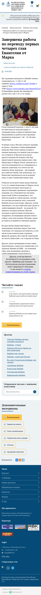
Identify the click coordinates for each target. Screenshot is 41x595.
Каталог (5, 473)
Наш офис (6, 556)
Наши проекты (15, 28)
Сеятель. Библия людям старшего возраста (17, 340)
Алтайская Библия (15, 365)
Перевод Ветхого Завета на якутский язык (19, 349)
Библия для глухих (30, 28)
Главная (5, 28)
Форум (5, 496)
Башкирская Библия (16, 375)
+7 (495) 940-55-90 (10, 550)
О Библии (6, 478)
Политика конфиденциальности (11, 589)
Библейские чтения (11, 487)
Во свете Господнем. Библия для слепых (21, 361)
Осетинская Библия (16, 372)
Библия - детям (14, 345)
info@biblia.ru (9, 553)
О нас (4, 501)
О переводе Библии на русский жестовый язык (18, 67)
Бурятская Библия (15, 369)
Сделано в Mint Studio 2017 (12, 592)
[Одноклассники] (20, 460)
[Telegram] (23, 460)
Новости (6, 492)
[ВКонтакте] (16, 460)
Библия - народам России (18, 357)
